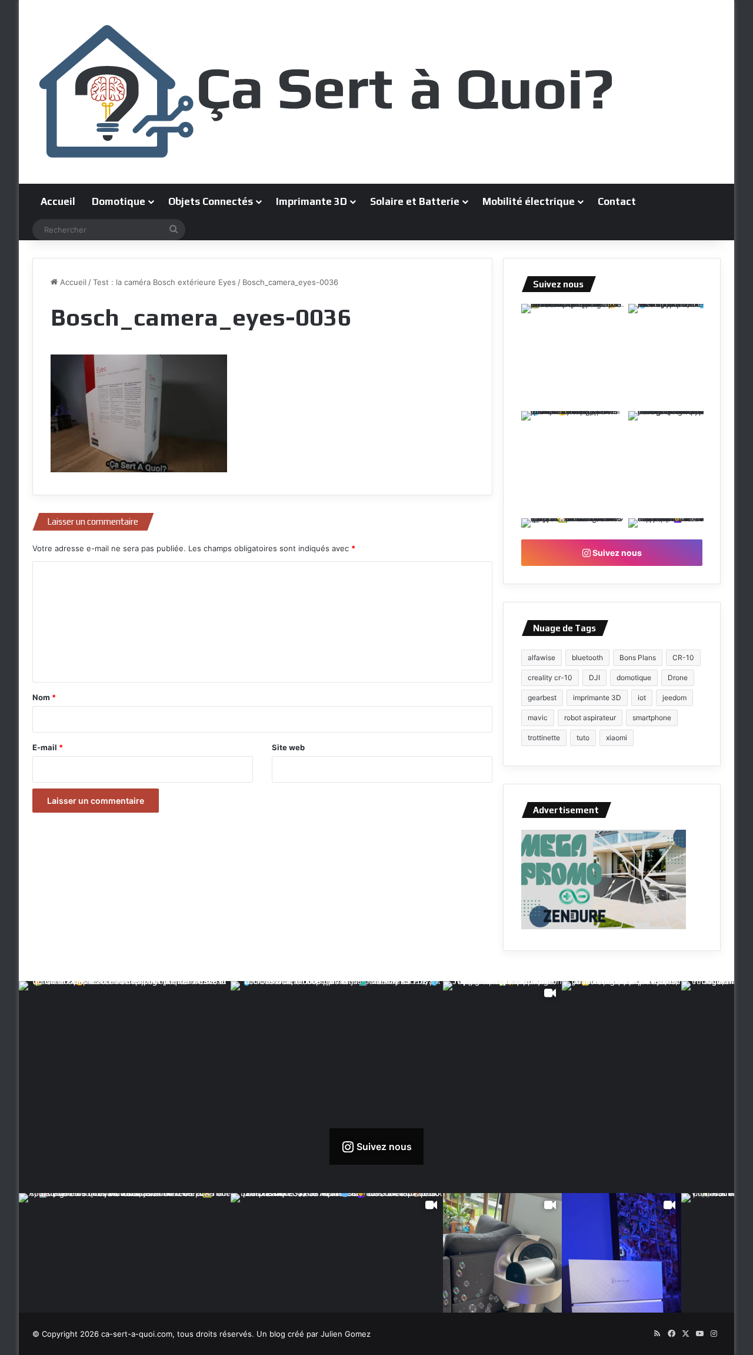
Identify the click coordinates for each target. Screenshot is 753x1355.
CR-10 (683, 657)
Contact (617, 201)
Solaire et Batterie (414, 201)
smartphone (651, 717)
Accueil (58, 201)
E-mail (47, 747)
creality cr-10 (550, 677)
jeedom (674, 697)
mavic (538, 717)
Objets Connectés (210, 201)
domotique (634, 677)
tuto (583, 737)
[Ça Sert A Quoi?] (326, 92)
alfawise (541, 657)
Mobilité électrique (528, 201)
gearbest (542, 697)
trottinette (544, 737)
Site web (288, 747)
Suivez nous (616, 553)
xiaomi (616, 737)
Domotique (118, 201)
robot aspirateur (590, 717)
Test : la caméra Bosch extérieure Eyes (164, 282)
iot (642, 697)
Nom (44, 697)
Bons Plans (637, 657)
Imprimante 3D (311, 201)
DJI (594, 677)
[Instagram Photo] (573, 356)
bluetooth (587, 657)
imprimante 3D (597, 697)
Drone (678, 677)
